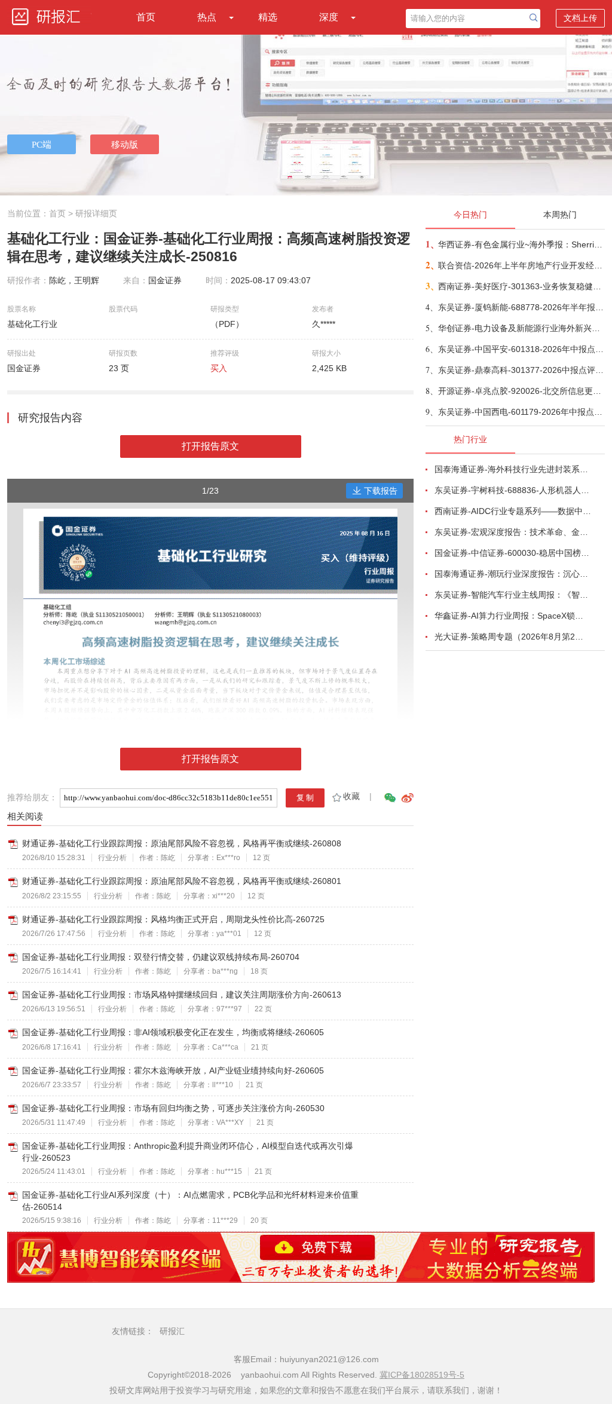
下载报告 (380, 490)
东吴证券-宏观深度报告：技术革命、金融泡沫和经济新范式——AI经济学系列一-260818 (512, 532)
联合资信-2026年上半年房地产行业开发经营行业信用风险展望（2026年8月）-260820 (521, 265)
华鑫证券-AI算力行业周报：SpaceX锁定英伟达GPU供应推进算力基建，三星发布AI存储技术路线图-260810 (512, 615)
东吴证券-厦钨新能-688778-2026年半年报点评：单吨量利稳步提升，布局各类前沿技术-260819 (521, 307)
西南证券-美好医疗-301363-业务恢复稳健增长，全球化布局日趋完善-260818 (521, 286)
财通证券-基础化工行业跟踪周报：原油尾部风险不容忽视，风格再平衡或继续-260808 (181, 843)
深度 (328, 17)
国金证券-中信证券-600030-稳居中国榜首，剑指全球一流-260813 (512, 553)
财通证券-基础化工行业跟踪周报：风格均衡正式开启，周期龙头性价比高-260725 (173, 919)
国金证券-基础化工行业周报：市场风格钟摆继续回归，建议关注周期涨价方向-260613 (181, 994)
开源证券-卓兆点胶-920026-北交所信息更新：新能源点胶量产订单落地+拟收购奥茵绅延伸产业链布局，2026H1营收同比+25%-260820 (521, 391)
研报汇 (172, 1331)
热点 (206, 17)
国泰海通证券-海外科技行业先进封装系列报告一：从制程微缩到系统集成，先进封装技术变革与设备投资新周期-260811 (512, 469)
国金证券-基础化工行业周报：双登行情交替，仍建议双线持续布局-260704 (160, 957)
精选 (267, 17)
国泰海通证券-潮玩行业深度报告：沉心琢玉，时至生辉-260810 (512, 574)
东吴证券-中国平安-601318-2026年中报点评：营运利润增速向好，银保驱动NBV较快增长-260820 (521, 349)
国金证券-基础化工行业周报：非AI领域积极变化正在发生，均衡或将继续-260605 (173, 1032)
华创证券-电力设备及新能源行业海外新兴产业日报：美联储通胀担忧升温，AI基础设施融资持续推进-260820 (521, 328)
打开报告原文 (210, 446)
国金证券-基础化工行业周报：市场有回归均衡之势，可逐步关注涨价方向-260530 (173, 1108)
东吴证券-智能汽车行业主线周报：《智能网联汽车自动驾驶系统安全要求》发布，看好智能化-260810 (512, 594)
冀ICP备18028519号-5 (422, 1374)
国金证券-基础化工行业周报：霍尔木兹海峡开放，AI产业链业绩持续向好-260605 (173, 1070)
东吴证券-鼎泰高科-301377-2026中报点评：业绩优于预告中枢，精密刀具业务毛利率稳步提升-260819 (521, 370)
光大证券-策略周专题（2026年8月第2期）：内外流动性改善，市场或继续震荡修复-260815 (512, 636)
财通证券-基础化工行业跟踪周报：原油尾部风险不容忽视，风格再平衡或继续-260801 (181, 881)
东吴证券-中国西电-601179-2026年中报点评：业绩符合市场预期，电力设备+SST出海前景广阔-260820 (521, 412)
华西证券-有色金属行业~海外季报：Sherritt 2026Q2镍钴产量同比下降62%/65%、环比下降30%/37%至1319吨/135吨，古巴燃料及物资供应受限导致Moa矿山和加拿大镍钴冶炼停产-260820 (521, 244)
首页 (145, 17)
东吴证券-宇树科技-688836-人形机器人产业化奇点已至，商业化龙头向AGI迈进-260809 (512, 490)
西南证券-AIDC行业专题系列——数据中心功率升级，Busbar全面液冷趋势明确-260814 (512, 511)
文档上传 (580, 18)
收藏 (351, 796)
